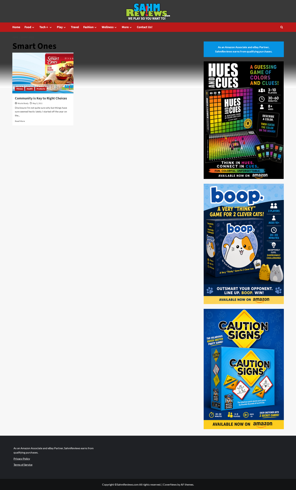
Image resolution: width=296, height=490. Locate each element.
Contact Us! (144, 27)
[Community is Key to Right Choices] (42, 73)
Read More (20, 121)
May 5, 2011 (37, 103)
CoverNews (170, 484)
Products (41, 88)
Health (30, 88)
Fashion (88, 27)
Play (60, 27)
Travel (75, 27)
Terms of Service (23, 464)
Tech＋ (44, 27)
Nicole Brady (23, 103)
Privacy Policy (22, 458)
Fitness (19, 88)
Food (27, 27)
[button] (282, 27)
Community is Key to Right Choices (41, 98)
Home (16, 27)
